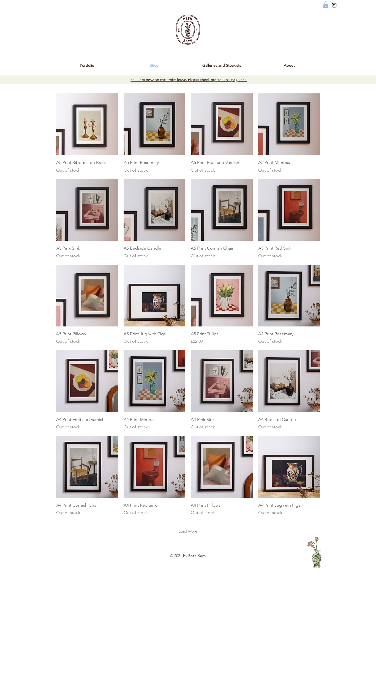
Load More (188, 531)
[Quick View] (87, 124)
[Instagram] (334, 5)
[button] (326, 4)
